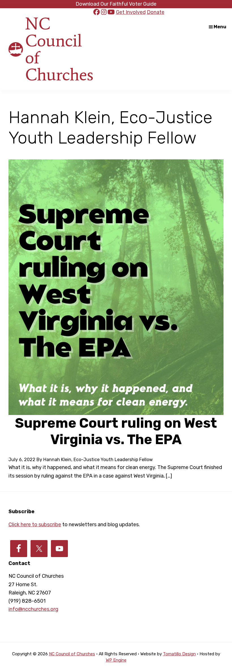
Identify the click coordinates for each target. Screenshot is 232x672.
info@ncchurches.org (33, 609)
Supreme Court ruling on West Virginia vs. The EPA (116, 431)
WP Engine (116, 660)
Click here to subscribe (34, 524)
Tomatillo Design (179, 653)
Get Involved (131, 12)
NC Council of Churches (59, 49)
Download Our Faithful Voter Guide (116, 4)
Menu (220, 26)
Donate (155, 12)
